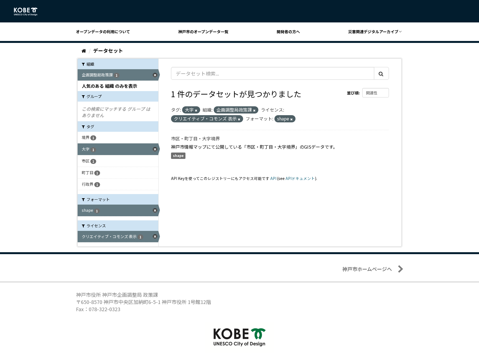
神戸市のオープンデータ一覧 (203, 31)
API (273, 178)
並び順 (353, 93)
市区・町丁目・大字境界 (195, 138)
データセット (108, 50)
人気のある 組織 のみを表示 (109, 85)
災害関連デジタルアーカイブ (373, 31)
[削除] (196, 110)
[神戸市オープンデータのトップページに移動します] (29, 11)
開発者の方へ (288, 31)
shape (178, 155)
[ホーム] (83, 50)
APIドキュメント (300, 178)
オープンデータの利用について (103, 31)
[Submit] (381, 73)
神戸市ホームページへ (367, 268)
